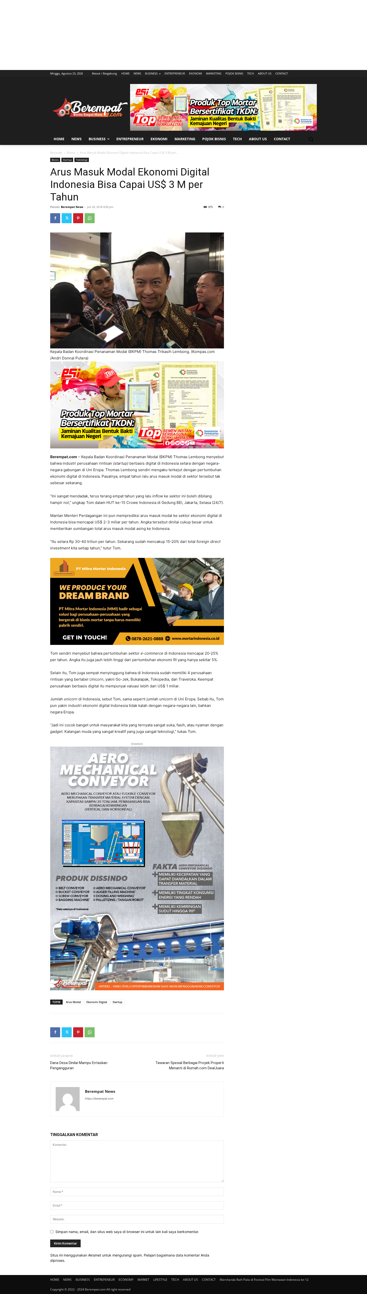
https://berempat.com (99, 1098)
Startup (67, 159)
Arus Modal (73, 1002)
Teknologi (81, 159)
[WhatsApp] (90, 218)
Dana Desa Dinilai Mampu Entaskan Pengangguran (78, 1065)
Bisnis (71, 152)
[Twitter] (67, 218)
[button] (311, 139)
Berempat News (72, 207)
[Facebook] (55, 218)
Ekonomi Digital (96, 1002)
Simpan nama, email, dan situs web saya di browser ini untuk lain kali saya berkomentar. (127, 1232)
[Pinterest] (78, 218)
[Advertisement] (183, 35)
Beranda (56, 152)
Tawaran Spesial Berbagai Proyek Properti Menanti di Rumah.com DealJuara (189, 1065)
